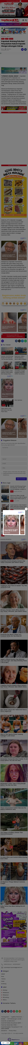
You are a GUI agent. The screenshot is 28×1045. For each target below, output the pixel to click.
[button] (5, 1043)
